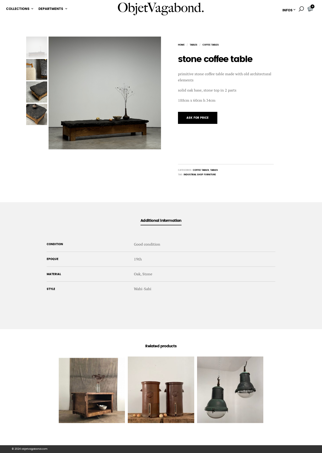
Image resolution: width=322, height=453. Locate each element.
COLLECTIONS (17, 9)
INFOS (287, 10)
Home (181, 45)
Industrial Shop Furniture (200, 175)
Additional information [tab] (160, 220)
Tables (193, 45)
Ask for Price (197, 117)
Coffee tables (210, 45)
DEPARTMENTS (50, 9)
